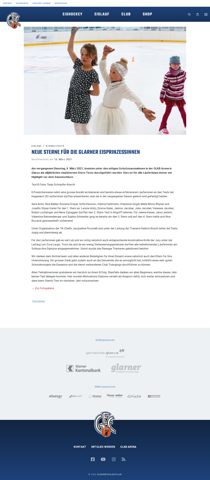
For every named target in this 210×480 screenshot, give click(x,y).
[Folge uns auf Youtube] (103, 459)
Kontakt (80, 446)
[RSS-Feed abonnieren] (123, 459)
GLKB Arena (128, 446)
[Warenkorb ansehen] (197, 14)
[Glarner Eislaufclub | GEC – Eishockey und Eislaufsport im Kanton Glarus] (9, 24)
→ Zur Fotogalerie (43, 288)
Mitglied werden (103, 446)
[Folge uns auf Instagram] (114, 459)
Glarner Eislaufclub (109, 474)
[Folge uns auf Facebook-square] (92, 459)
